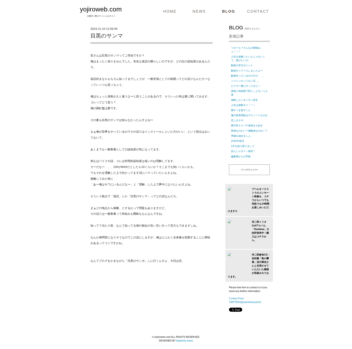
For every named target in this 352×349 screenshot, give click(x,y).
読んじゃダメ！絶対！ (243, 151)
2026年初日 (237, 141)
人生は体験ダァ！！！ (243, 105)
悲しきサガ (237, 120)
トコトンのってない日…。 (245, 80)
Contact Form (236, 298)
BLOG (228, 11)
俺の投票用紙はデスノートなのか (249, 115)
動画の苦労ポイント (242, 65)
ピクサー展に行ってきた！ (245, 86)
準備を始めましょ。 (242, 135)
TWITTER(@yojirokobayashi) (245, 302)
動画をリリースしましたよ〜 (247, 70)
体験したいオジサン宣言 (244, 100)
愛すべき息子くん (241, 110)
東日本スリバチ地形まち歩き (247, 125)
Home (170, 11)
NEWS (199, 11)
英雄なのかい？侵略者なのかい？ (249, 130)
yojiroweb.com (101, 9)
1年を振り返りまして (242, 146)
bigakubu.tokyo (184, 340)
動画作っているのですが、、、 (248, 75)
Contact (258, 11)
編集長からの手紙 (241, 156)
